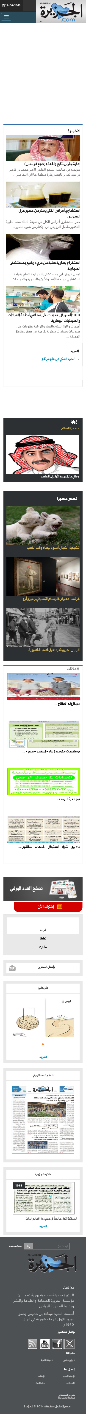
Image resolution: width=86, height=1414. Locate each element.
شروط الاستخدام (67, 1395)
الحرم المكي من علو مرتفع (58, 359)
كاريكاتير (43, 988)
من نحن (68, 1287)
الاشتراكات (71, 1383)
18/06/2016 (13, 5)
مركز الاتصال (39, 1383)
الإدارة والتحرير (69, 1376)
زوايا (74, 422)
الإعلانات (41, 1376)
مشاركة (43, 947)
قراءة (43, 930)
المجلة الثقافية (47, 1361)
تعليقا (43, 938)
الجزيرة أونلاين (69, 1361)
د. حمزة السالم (70, 428)
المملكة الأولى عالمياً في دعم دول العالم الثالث (51, 1218)
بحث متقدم (15, 1246)
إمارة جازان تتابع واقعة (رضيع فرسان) (52, 164)
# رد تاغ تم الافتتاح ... (67, 703)
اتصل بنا (69, 1369)
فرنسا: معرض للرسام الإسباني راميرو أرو (51, 599)
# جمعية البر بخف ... (67, 799)
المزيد (74, 351)
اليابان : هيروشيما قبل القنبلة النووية (54, 650)
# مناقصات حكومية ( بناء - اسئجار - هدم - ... (51, 751)
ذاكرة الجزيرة (43, 1174)
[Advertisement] (43, 72)
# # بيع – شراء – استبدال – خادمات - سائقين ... (49, 847)
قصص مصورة (67, 499)
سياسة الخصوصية (66, 1398)
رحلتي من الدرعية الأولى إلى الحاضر (60, 476)
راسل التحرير (46, 967)
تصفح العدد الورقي (43, 1075)
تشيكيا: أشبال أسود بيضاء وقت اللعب (53, 548)
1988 (18, 1185)
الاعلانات (73, 669)
